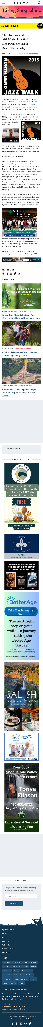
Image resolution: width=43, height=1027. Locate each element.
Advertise (5, 941)
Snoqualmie (7, 979)
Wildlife (21, 983)
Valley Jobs (6, 945)
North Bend (34, 53)
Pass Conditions (27, 970)
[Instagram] (12, 273)
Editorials (33, 962)
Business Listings (8, 949)
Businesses (7, 962)
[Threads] (4, 273)
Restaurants (18, 975)
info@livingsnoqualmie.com (11, 1004)
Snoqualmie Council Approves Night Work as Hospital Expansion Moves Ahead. (19, 392)
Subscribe (13, 903)
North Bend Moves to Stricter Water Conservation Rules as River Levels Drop (21, 316)
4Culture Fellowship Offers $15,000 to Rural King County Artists (19, 354)
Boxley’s (31, 104)
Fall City (6, 966)
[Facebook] (8, 273)
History (26, 966)
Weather (5, 934)
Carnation (17, 962)
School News (29, 975)
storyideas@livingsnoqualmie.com (14, 1006)
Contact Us (6, 952)
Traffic (33, 979)
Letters (33, 966)
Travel (5, 983)
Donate (4, 937)
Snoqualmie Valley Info (24, 311)
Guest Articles (16, 966)
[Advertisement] (21, 421)
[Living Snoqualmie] (21, 10)
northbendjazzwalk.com (28, 241)
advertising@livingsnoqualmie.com (14, 1009)
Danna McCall (24, 53)
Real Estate (7, 975)
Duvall (25, 962)
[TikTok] (16, 273)
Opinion (16, 970)
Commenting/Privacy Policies (21, 1019)
